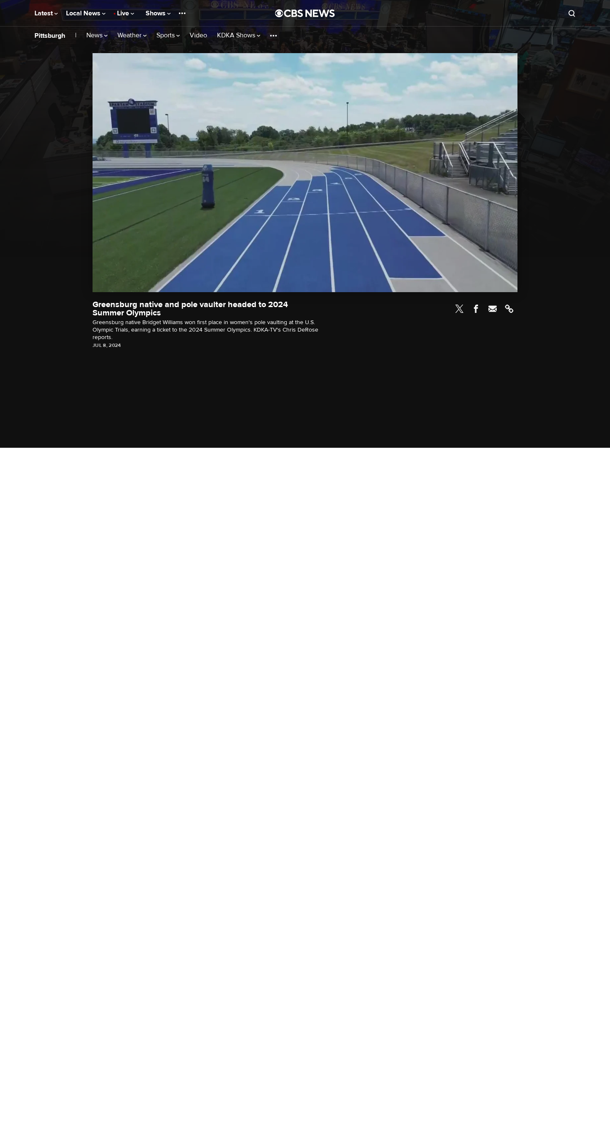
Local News (84, 13)
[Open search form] (572, 13)
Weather (130, 35)
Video (198, 35)
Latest (44, 13)
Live (124, 13)
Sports (166, 35)
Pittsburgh (49, 36)
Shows (156, 13)
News (95, 35)
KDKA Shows (237, 35)
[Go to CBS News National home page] (305, 13)
